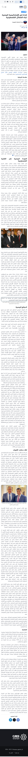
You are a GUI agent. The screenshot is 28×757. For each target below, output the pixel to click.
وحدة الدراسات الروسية (17, 22)
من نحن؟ (17, 753)
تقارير (23, 12)
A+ (18, 1)
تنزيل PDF (23, 27)
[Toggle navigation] (5, 7)
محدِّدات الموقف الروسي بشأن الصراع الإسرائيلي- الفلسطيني (14, 73)
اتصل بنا (11, 753)
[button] (2, 7)
